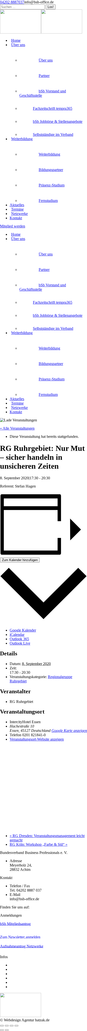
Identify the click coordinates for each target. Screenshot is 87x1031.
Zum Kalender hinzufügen (20, 560)
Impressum (18, 982)
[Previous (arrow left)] (2, 1030)
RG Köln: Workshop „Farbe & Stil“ (38, 844)
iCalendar (17, 634)
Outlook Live (20, 643)
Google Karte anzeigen (69, 731)
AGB (14, 974)
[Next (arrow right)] (7, 1030)
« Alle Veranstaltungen (17, 428)
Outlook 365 (19, 639)
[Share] (7, 1025)
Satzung (16, 969)
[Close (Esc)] (2, 1025)
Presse (14, 978)
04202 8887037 (12, 2)
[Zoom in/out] (16, 1025)
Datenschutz (19, 987)
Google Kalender (23, 630)
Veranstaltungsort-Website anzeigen (37, 739)
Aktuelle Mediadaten (26, 965)
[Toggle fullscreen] (12, 1025)
